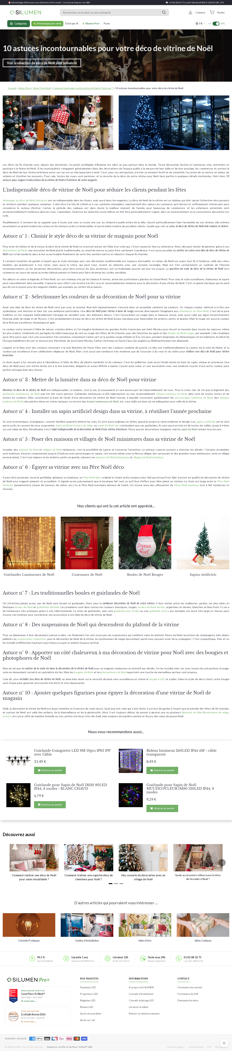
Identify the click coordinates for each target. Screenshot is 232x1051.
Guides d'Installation (87, 940)
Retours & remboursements (144, 1013)
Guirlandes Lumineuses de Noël (29, 575)
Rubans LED (86, 1007)
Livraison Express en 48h (77, 2)
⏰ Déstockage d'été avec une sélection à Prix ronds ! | (36, 2)
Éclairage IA (71, 23)
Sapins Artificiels (203, 575)
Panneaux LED (88, 987)
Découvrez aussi (19, 834)
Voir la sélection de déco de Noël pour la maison (42, 63)
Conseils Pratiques (29, 940)
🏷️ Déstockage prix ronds (47, 23)
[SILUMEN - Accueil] (38, 979)
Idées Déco (145, 940)
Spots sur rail (87, 1020)
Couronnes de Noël (87, 575)
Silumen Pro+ (92, 23)
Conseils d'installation (141, 993)
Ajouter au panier (52, 770)
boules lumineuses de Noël (103, 401)
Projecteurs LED (89, 993)
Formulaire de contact (190, 987)
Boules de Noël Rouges (145, 575)
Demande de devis (188, 1000)
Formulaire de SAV (188, 993)
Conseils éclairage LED (141, 1000)
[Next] (222, 862)
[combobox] (114, 12)
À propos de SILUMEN (141, 987)
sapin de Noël (189, 429)
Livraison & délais (138, 1007)
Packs (107, 23)
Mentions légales (176, 1047)
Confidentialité (195, 1047)
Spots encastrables (90, 1013)
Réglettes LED (88, 1000)
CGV (209, 1047)
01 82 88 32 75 (192, 957)
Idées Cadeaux (203, 940)
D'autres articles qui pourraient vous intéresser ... (116, 902)
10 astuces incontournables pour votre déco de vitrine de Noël (108, 48)
